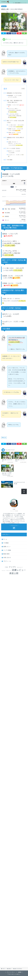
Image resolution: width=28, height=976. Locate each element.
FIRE (6, 567)
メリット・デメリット (6, 570)
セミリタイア (20, 567)
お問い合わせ (7, 557)
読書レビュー (7, 546)
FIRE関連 (5, 543)
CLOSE (23, 88)
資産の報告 (4, 6)
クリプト (12, 567)
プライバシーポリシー (11, 972)
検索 (24, 491)
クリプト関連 (7, 550)
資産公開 (4, 437)
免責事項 (19, 972)
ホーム (5, 539)
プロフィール (7, 561)
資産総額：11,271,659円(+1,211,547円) (14, 96)
